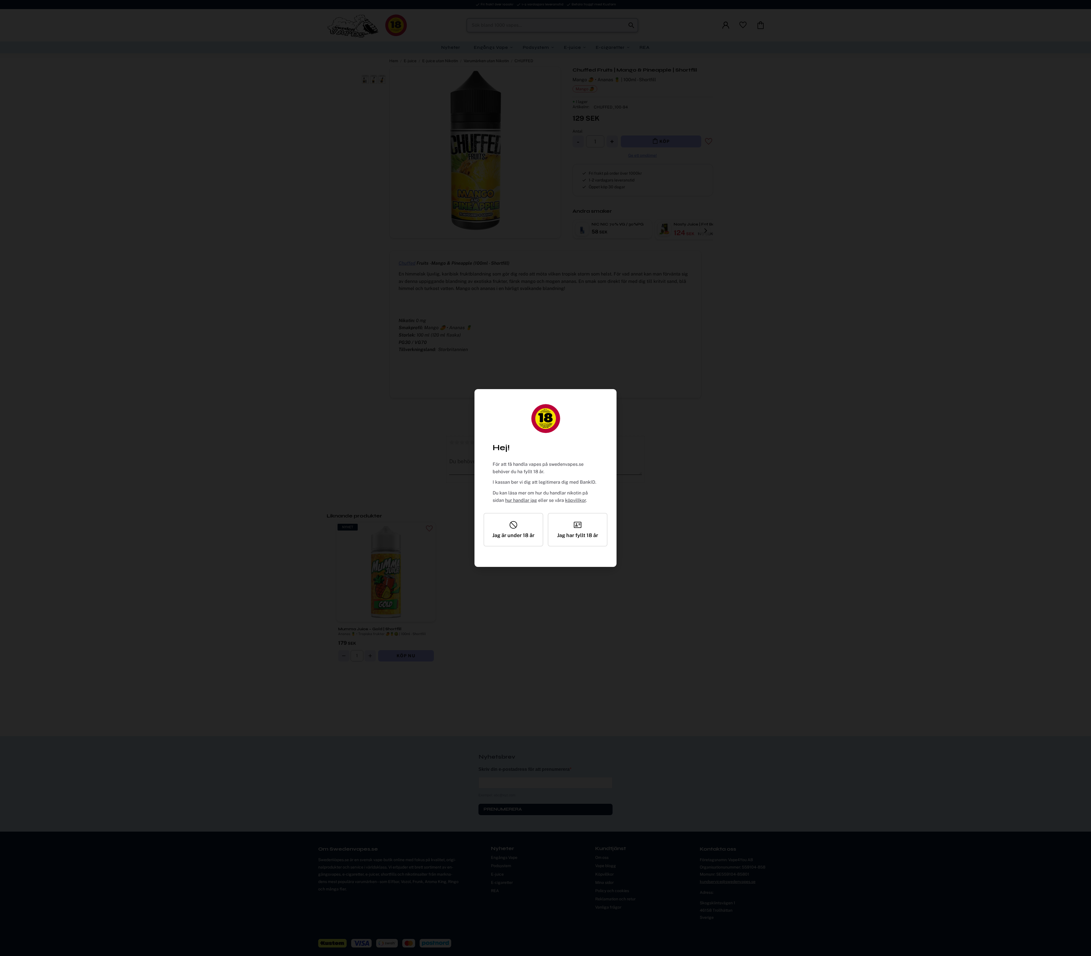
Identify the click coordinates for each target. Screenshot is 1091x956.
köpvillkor (575, 500)
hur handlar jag (521, 500)
